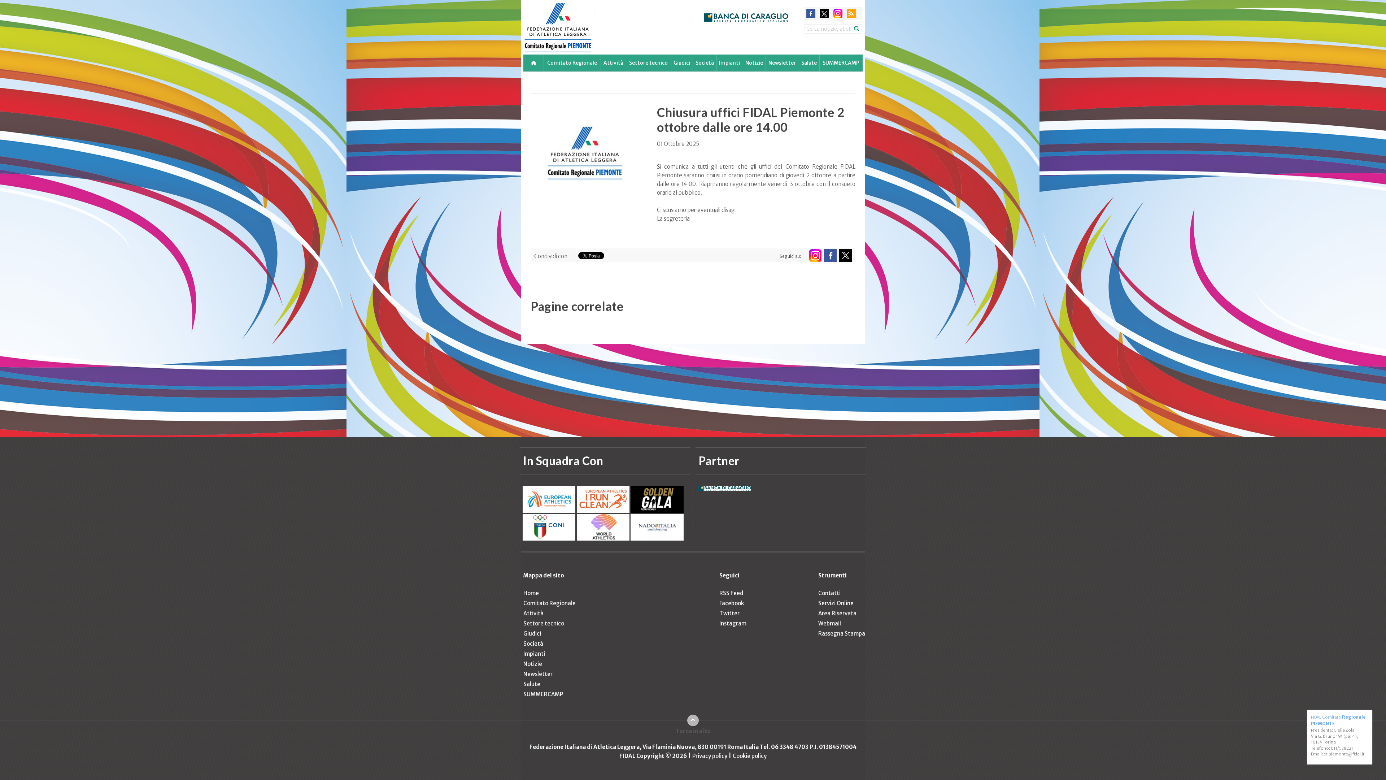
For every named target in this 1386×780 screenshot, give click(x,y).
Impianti (729, 63)
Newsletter (782, 63)
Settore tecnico (648, 63)
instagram (837, 13)
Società (705, 63)
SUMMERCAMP (841, 63)
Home (531, 593)
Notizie (754, 63)
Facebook (731, 603)
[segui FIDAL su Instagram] (815, 255)
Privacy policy (709, 756)
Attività (613, 63)
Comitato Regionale (572, 63)
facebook (810, 13)
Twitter (729, 613)
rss (851, 13)
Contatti (829, 593)
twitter (824, 13)
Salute (809, 63)
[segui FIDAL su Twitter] (845, 255)
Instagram (732, 623)
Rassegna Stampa (841, 633)
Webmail (829, 623)
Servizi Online (836, 603)
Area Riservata (837, 613)
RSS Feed (731, 593)
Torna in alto (693, 731)
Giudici (682, 63)
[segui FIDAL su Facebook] (830, 255)
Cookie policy (750, 756)
